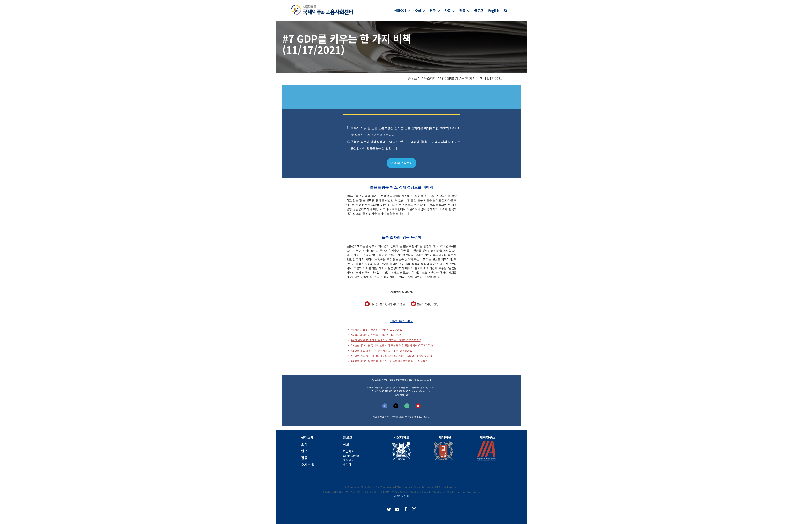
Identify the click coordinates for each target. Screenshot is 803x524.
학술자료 (348, 451)
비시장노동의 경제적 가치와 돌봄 (388, 304)
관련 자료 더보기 (401, 163)
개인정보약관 (401, 496)
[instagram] (414, 509)
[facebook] (406, 509)
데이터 (347, 464)
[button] (505, 10)
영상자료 (348, 460)
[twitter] (389, 509)
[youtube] (397, 509)
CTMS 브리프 (351, 455)
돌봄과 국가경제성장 (427, 304)
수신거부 (412, 417)
